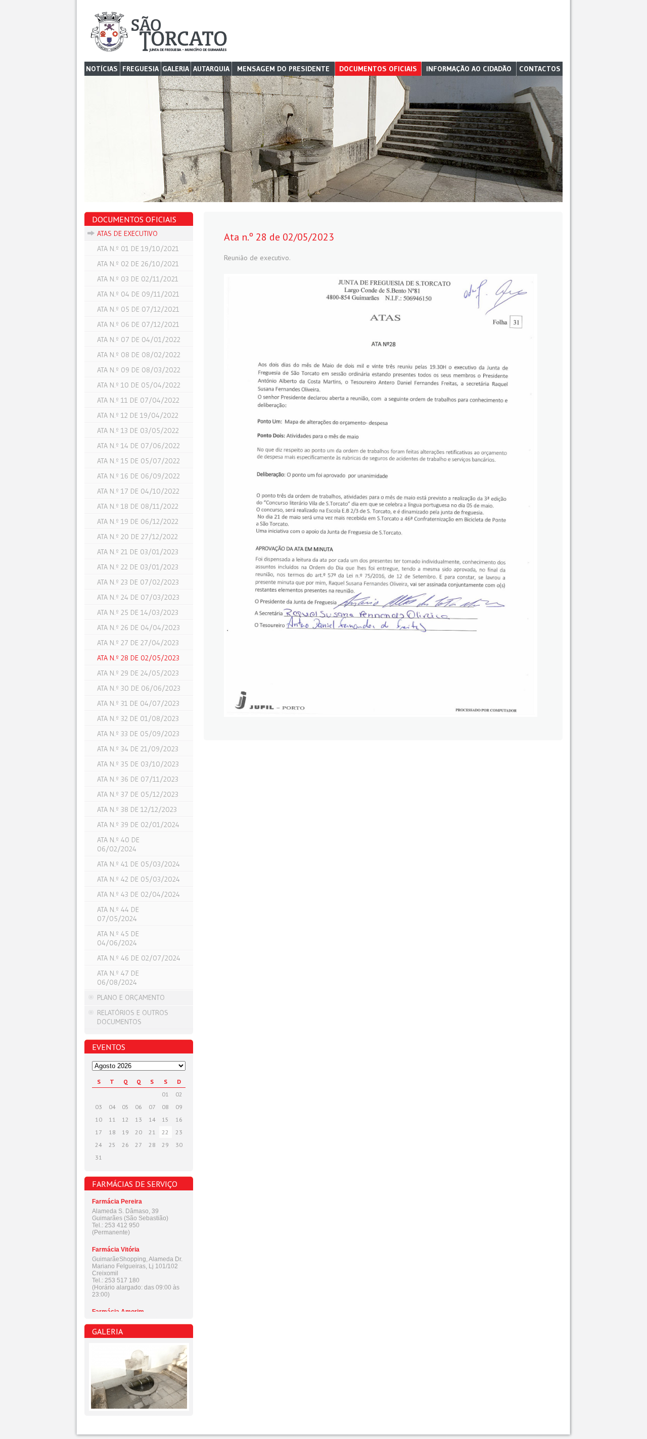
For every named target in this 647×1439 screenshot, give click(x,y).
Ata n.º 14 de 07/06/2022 (138, 445)
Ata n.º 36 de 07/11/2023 (137, 779)
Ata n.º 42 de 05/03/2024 (138, 879)
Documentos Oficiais (378, 68)
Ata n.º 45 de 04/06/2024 (118, 938)
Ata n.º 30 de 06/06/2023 (138, 688)
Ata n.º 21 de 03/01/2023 (137, 551)
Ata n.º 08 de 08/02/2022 (138, 354)
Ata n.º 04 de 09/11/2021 (138, 294)
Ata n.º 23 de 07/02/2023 (138, 582)
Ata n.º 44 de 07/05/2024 (118, 914)
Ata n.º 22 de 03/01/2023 (137, 566)
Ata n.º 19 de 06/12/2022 (137, 521)
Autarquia (211, 68)
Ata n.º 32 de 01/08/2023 (138, 718)
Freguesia (140, 68)
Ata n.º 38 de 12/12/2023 (137, 809)
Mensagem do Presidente (283, 68)
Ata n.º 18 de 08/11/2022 (137, 506)
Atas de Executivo (127, 233)
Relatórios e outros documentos (132, 1017)
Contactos (540, 68)
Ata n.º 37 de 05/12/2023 (137, 794)
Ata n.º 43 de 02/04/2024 (138, 894)
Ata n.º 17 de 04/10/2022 (138, 491)
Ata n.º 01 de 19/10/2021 (138, 248)
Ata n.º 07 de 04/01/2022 (138, 339)
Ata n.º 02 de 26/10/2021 (138, 263)
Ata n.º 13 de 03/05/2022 (138, 430)
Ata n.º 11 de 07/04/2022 (138, 400)
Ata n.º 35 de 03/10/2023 (138, 764)
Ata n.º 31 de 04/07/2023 (138, 703)
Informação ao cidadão (469, 68)
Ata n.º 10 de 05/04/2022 (138, 385)
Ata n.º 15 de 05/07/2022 (138, 460)
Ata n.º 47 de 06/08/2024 (118, 978)
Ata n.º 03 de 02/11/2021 (137, 278)
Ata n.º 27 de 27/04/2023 (138, 642)
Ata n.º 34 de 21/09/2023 (137, 748)
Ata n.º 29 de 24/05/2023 (138, 673)
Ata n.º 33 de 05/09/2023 (138, 733)
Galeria (175, 68)
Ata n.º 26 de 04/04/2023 (138, 627)
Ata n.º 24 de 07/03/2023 (138, 597)
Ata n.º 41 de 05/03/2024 (138, 864)
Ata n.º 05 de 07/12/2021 (138, 309)
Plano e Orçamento (131, 997)
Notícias (102, 68)
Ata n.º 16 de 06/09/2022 (138, 476)
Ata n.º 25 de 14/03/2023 (137, 612)
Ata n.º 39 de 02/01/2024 (138, 824)
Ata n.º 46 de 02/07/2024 (138, 958)
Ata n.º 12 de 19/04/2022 (137, 415)
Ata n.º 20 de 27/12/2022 (137, 536)
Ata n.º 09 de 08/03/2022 (138, 369)
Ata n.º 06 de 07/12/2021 (138, 324)
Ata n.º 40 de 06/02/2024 (118, 844)
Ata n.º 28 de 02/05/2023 (138, 657)
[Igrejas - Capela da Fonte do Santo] (138, 1377)
